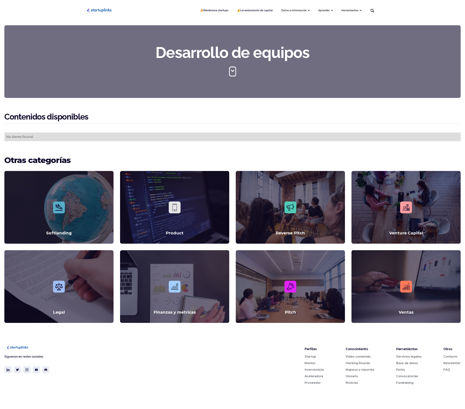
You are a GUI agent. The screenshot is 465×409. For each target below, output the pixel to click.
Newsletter (452, 363)
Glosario (352, 376)
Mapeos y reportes (360, 369)
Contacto (450, 356)
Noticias (352, 382)
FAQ (446, 369)
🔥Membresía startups (214, 10)
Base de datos (407, 363)
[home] (99, 10)
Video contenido (358, 356)
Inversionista (314, 369)
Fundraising (404, 382)
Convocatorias (407, 376)
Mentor (310, 363)
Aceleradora (314, 376)
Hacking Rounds (358, 363)
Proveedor (313, 382)
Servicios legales (409, 356)
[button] (295, 10)
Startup (310, 356)
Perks (400, 369)
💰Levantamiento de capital (255, 10)
